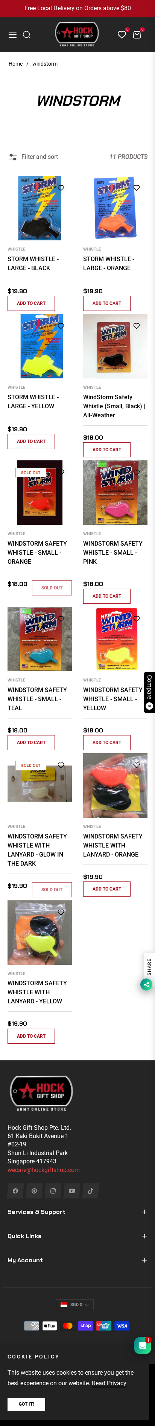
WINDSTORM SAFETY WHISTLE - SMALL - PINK (113, 552)
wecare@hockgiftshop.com (44, 1170)
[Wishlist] (118, 35)
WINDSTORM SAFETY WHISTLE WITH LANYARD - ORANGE (113, 845)
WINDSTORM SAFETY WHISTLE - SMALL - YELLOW (113, 699)
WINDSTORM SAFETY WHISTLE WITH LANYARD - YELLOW (37, 992)
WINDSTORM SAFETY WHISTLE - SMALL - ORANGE (37, 552)
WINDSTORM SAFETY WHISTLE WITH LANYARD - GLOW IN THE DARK (37, 850)
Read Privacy (109, 1383)
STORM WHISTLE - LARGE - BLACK (33, 263)
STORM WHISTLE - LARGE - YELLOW (33, 402)
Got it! (26, 1404)
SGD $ (76, 1304)
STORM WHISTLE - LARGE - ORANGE (108, 263)
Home (16, 64)
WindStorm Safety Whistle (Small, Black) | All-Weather (114, 406)
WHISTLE (16, 249)
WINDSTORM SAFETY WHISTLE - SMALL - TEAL (37, 699)
